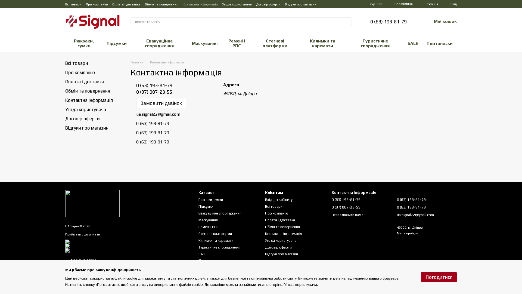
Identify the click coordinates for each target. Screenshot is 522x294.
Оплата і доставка (126, 4)
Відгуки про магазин (300, 4)
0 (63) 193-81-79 (388, 21)
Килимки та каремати (322, 43)
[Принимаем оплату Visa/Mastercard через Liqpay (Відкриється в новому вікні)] (106, 241)
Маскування (204, 43)
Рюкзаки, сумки (84, 43)
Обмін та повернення (161, 4)
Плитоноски (440, 43)
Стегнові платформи (275, 43)
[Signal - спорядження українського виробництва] (92, 203)
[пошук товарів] (347, 21)
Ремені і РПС (236, 43)
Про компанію (97, 4)
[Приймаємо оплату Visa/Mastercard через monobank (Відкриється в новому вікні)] (109, 246)
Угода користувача (237, 4)
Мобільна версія (83, 260)
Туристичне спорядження (375, 43)
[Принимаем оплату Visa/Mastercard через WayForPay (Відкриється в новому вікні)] (109, 250)
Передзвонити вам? (347, 215)
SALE (413, 43)
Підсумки (117, 43)
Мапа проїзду (407, 233)
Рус (380, 4)
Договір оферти (268, 4)
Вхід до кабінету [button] (279, 200)
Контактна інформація (200, 4)
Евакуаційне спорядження (159, 43)
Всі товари (73, 4)
